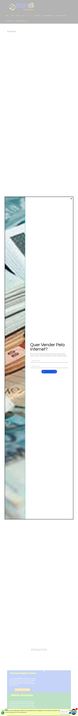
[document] (39, 358)
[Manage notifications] (6, 710)
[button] (71, 198)
